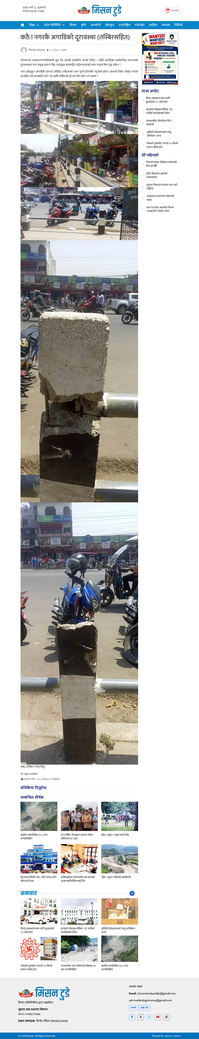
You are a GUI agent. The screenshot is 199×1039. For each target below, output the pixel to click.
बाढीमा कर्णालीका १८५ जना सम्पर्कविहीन (34, 837)
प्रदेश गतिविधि (52, 25)
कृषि (83, 25)
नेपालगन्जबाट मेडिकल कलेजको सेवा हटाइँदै (161, 164)
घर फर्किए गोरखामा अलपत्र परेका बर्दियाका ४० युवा (77, 837)
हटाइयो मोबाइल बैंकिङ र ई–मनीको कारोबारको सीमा (78, 930)
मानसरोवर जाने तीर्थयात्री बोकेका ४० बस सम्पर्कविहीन (78, 968)
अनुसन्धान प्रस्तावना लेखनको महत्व (160, 198)
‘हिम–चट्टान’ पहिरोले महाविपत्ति (116, 877)
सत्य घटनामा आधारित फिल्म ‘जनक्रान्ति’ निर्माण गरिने (160, 209)
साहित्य (153, 25)
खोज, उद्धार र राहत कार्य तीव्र (115, 835)
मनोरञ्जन (140, 25)
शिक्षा (32, 25)
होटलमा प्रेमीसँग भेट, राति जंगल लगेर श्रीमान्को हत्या (39, 879)
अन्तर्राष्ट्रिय (124, 25)
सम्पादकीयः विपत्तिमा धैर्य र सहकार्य (159, 123)
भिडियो (179, 25)
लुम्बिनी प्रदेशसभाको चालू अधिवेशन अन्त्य (118, 930)
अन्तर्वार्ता (95, 25)
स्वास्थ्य (166, 25)
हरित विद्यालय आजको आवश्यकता (156, 175)
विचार (73, 25)
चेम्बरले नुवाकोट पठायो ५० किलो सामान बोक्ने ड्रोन (36, 968)
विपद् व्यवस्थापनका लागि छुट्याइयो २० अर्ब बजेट (37, 930)
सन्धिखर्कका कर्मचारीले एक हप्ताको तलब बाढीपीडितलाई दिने (78, 879)
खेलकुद (109, 25)
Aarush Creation (173, 1036)
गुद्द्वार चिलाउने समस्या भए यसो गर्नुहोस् (161, 187)
